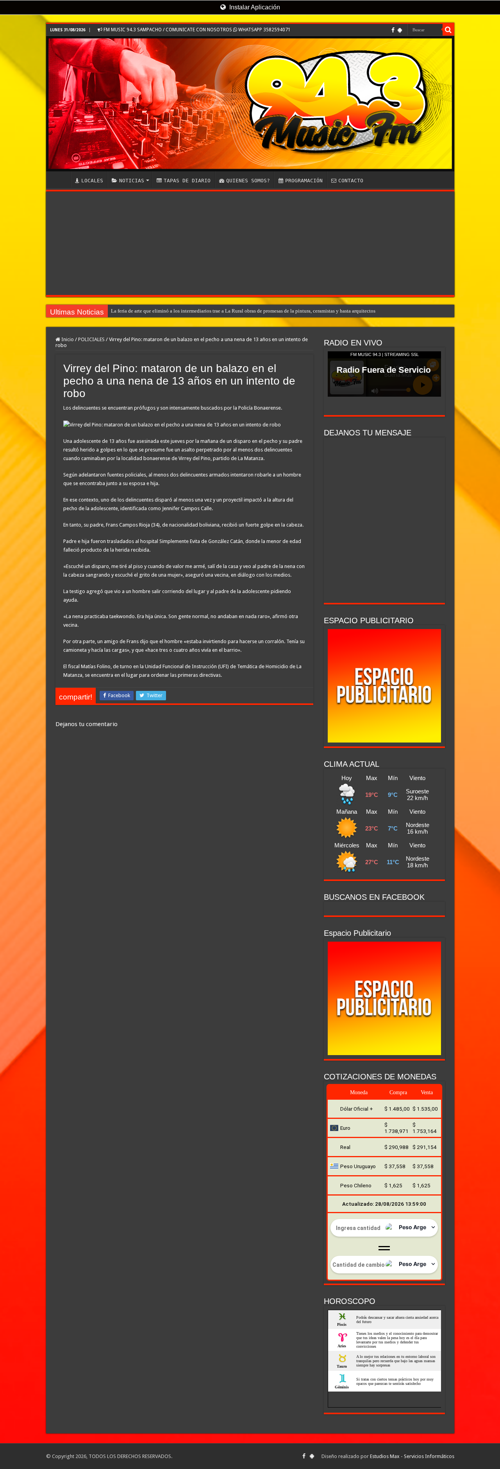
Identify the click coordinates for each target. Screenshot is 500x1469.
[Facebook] (393, 30)
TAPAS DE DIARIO (187, 180)
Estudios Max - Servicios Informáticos (412, 1456)
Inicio (67, 339)
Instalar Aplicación (254, 7)
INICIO (60, 179)
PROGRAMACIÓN (304, 180)
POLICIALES (91, 339)
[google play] (400, 30)
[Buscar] (448, 30)
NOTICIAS (131, 180)
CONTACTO (350, 180)
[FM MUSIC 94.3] (250, 103)
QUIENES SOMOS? (248, 180)
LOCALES (92, 180)
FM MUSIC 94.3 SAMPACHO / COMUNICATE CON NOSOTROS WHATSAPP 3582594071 (196, 29)
